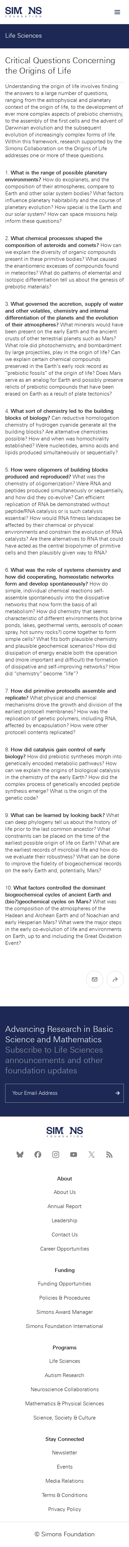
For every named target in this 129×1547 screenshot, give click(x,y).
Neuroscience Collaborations (65, 1389)
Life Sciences (23, 35)
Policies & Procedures (64, 1298)
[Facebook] (37, 1154)
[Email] (94, 979)
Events (65, 1467)
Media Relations (64, 1481)
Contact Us (65, 1235)
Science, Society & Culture (64, 1418)
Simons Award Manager (64, 1312)
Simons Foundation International (64, 1326)
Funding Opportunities (64, 1284)
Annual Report (64, 1206)
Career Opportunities (64, 1249)
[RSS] (109, 1154)
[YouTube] (73, 1154)
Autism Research (64, 1375)
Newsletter (64, 1453)
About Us (65, 1192)
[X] (91, 1154)
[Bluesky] (20, 1154)
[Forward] (115, 979)
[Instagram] (55, 1154)
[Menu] (117, 12)
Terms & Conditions (64, 1495)
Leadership (64, 1220)
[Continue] (118, 1093)
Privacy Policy (64, 1509)
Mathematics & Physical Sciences (64, 1404)
